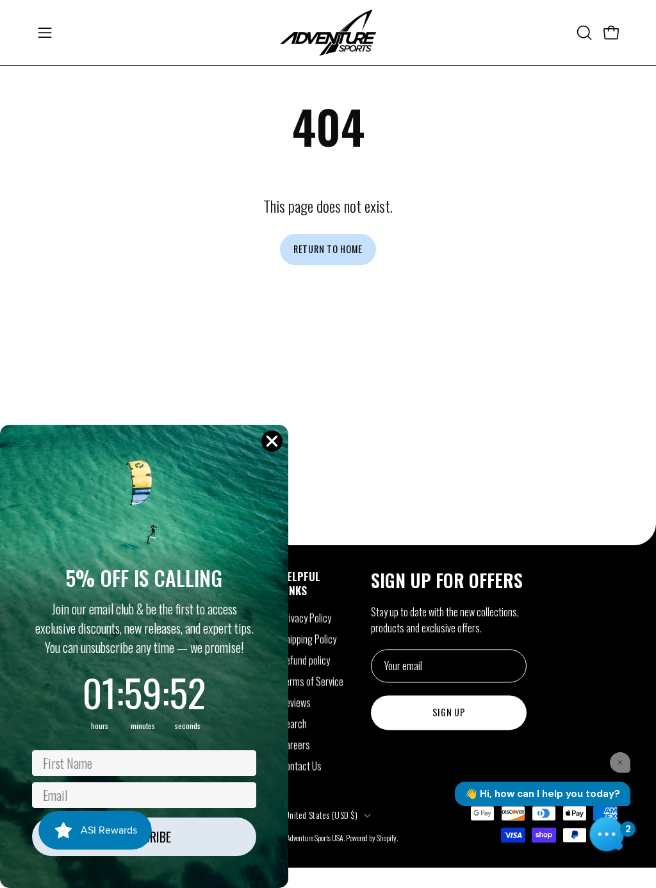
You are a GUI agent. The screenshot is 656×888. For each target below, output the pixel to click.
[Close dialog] (272, 441)
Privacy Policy (306, 617)
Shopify (387, 837)
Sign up (449, 712)
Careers (295, 744)
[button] (583, 33)
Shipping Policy (308, 638)
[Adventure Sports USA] (328, 33)
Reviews (296, 702)
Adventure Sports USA (314, 837)
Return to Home (328, 249)
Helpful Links (300, 583)
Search (294, 723)
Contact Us (301, 765)
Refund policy (305, 660)
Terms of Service (312, 681)
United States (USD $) (320, 814)
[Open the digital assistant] (606, 834)
